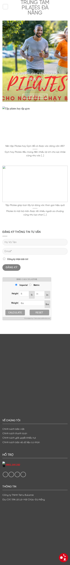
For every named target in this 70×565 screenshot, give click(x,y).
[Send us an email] (17, 474)
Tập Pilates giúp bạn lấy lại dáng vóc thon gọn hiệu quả (35, 205)
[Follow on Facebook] (5, 474)
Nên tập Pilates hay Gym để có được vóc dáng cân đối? (35, 146)
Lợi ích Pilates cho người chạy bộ (35, 76)
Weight (14, 302)
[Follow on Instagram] (11, 474)
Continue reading (35, 96)
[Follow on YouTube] (23, 474)
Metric (37, 285)
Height (15, 293)
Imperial (24, 285)
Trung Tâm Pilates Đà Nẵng (35, 8)
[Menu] (5, 6)
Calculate (15, 312)
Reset (39, 312)
